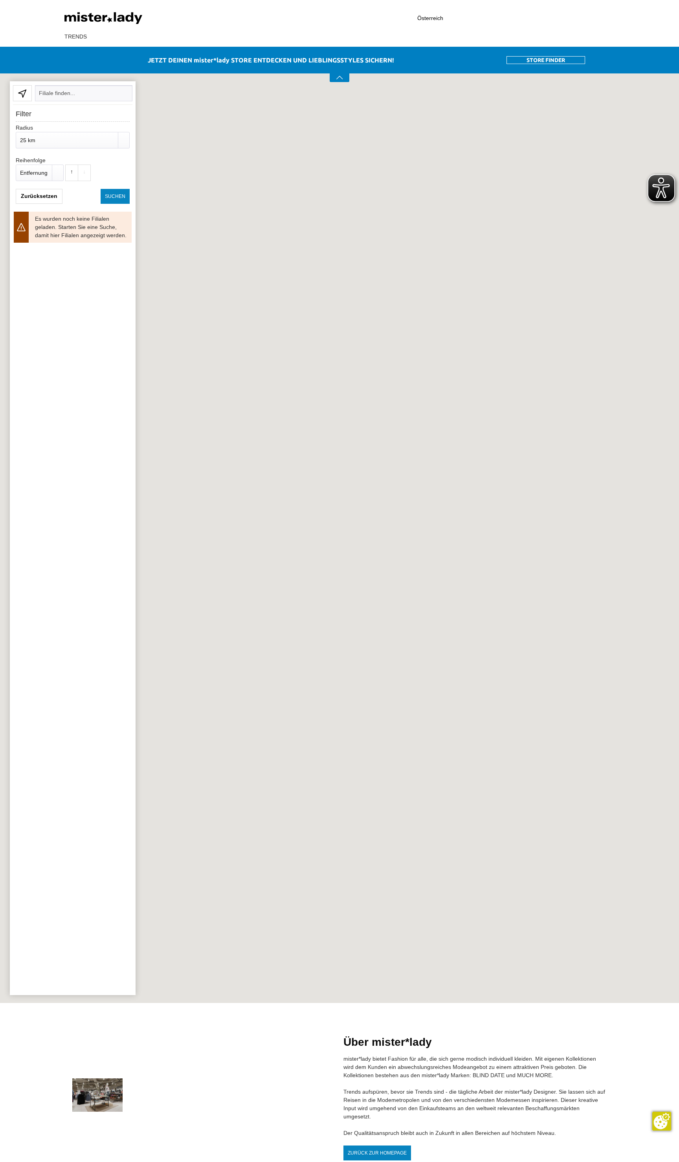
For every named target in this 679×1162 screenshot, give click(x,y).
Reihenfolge (31, 160)
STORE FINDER (546, 60)
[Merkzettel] (579, 18)
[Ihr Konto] (537, 18)
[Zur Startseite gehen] (123, 18)
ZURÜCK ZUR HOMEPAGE (377, 1153)
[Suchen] (495, 18)
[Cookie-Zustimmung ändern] (661, 1121)
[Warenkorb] (611, 18)
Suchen (115, 196)
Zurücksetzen (39, 196)
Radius (24, 127)
